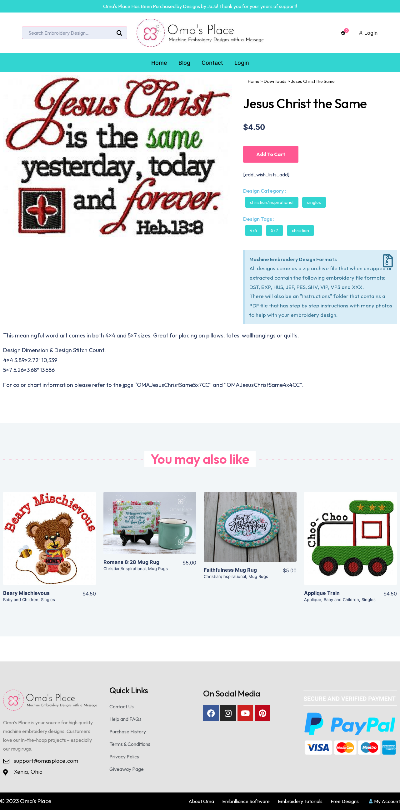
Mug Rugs (158, 568)
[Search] (119, 33)
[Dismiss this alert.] (388, 261)
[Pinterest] (262, 713)
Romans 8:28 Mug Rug (131, 562)
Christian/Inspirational (271, 202)
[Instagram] (228, 713)
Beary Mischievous (26, 593)
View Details (49, 543)
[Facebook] (211, 713)
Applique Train (322, 593)
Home (253, 81)
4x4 (253, 230)
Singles (314, 202)
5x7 (274, 230)
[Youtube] (245, 713)
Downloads (275, 81)
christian (300, 230)
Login (370, 33)
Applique (312, 599)
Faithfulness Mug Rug (230, 570)
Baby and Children (20, 599)
